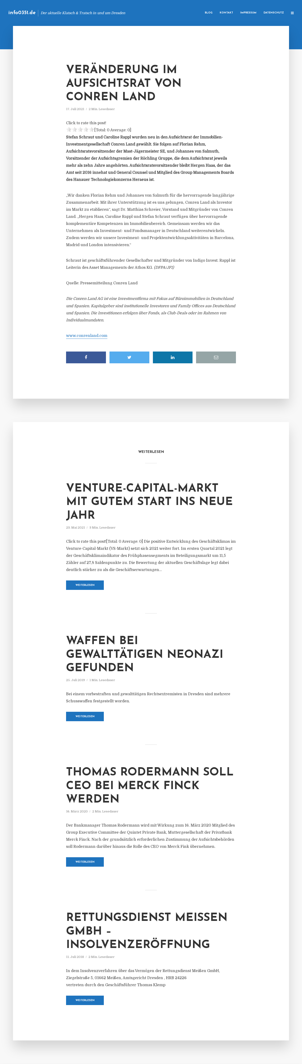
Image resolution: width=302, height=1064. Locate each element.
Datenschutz (274, 13)
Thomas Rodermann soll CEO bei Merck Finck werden (150, 786)
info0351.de (22, 12)
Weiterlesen (85, 585)
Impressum (248, 13)
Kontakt (226, 13)
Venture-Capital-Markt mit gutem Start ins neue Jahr (149, 502)
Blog (209, 13)
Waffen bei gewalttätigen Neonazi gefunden (144, 655)
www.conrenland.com (86, 336)
